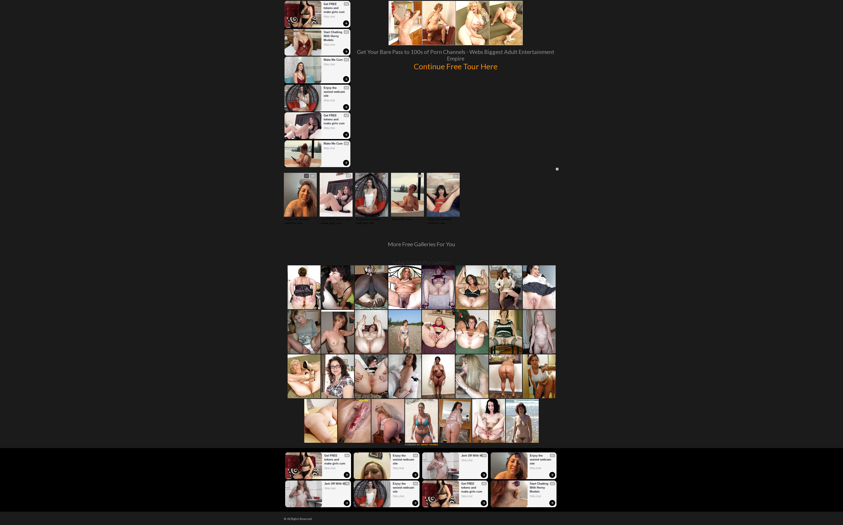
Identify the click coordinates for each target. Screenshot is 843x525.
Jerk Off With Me (335, 483)
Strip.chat (329, 16)
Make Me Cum (333, 59)
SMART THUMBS (429, 444)
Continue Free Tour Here (455, 66)
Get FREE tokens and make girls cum (334, 8)
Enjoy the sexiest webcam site (335, 91)
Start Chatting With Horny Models (333, 36)
